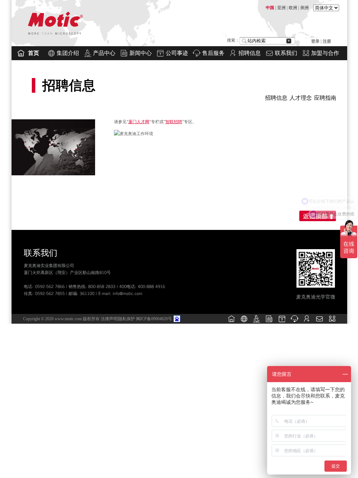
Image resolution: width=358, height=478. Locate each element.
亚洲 (281, 7)
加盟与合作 (325, 53)
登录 (316, 41)
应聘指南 (325, 98)
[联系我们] (319, 322)
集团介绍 (68, 53)
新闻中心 (140, 53)
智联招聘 (173, 121)
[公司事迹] (281, 322)
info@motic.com (127, 293)
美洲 (304, 7)
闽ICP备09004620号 (154, 318)
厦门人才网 (138, 121)
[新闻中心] (269, 322)
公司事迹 (177, 53)
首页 (33, 53)
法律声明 (109, 318)
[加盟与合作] (332, 322)
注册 (327, 41)
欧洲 (293, 7)
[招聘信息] (307, 322)
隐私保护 (126, 318)
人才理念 (300, 98)
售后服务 (213, 53)
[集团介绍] (244, 322)
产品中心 (104, 53)
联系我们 (286, 53)
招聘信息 (249, 53)
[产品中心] (256, 322)
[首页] (231, 322)
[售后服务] (294, 322)
